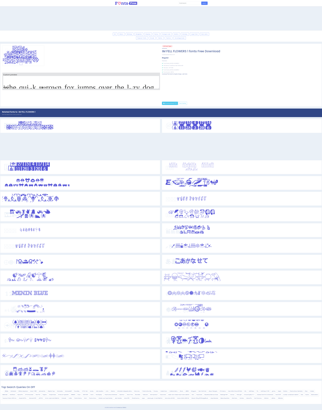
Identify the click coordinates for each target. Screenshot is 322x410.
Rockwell (64, 398)
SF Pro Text (85, 391)
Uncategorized (179, 38)
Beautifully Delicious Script (211, 394)
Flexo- (306, 391)
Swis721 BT (278, 394)
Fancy (156, 34)
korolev (92, 391)
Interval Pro (249, 398)
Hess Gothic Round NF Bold (235, 391)
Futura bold (163, 394)
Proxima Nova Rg (146, 391)
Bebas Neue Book (225, 398)
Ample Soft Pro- (23, 398)
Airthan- (274, 398)
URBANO (73, 394)
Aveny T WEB (33, 391)
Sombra (242, 398)
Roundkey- (77, 391)
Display (148, 34)
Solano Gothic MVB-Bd (183, 398)
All (115, 34)
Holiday (184, 34)
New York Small (202, 391)
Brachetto (137, 394)
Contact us (119, 407)
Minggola (193, 391)
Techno (168, 38)
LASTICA (41, 398)
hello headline (99, 391)
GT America (223, 391)
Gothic (176, 34)
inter (302, 394)
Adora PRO (126, 398)
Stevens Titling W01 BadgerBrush (199, 398)
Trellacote (145, 394)
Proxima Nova (92, 398)
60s (245, 391)
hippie (279, 391)
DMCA (124, 407)
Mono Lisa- (137, 391)
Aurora (307, 394)
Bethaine (280, 398)
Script (152, 38)
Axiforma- (122, 394)
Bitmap (129, 34)
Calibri (70, 398)
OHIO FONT (85, 394)
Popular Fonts (141, 38)
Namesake (60, 391)
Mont (85, 398)
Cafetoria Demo (173, 391)
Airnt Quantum (154, 394)
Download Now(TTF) (171, 103)
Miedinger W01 (224, 394)
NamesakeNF (68, 391)
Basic (121, 34)
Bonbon (285, 391)
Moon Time (130, 394)
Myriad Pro (20, 394)
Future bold (199, 394)
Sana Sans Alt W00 (170, 398)
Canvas (232, 394)
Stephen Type (51, 391)
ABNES (187, 391)
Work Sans (234, 398)
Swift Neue (251, 391)
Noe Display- (99, 394)
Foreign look (166, 34)
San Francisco (258, 398)
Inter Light (239, 394)
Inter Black (12, 394)
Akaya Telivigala (213, 391)
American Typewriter (63, 394)
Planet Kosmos (135, 398)
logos (143, 398)
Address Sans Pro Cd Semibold (265, 394)
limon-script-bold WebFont (52, 398)
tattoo (160, 38)
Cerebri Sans (163, 391)
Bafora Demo (314, 394)
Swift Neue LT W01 (265, 391)
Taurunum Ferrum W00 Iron (9, 398)
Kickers (312, 391)
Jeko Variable (118, 398)
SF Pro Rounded (29, 394)
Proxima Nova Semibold (111, 394)
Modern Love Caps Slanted (105, 398)
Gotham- (266, 398)
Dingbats (139, 34)
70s (257, 391)
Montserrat (13, 391)
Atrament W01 (32, 398)
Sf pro (79, 394)
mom (107, 391)
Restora (113, 391)
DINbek (6, 391)
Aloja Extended (214, 398)
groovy (273, 391)
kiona (92, 394)
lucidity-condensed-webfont (290, 394)
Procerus (156, 391)
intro (193, 394)
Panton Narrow (78, 398)
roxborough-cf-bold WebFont (154, 398)
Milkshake (4, 394)
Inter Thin (38, 394)
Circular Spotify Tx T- (249, 394)
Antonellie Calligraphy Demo (124, 391)
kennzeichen (42, 391)
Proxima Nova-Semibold (296, 391)
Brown (181, 391)
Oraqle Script (52, 394)
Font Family (182, 103)
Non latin (205, 34)
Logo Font (194, 34)
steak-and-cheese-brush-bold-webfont (178, 394)
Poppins (45, 394)
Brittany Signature (23, 391)
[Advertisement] (161, 18)
